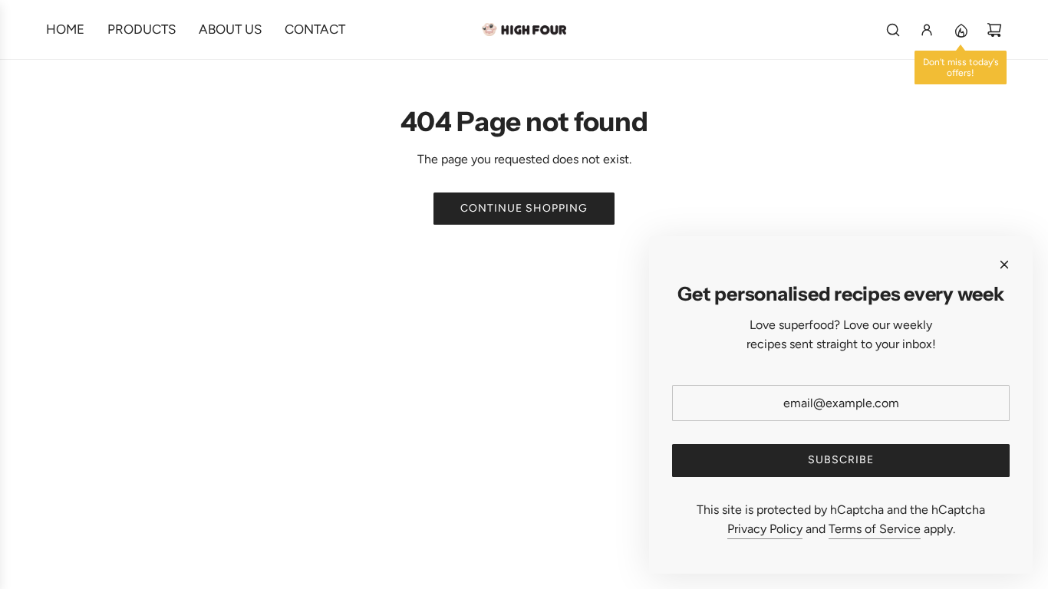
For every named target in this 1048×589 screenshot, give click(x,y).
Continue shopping (524, 208)
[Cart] (994, 30)
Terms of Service (875, 529)
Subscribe (841, 459)
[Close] (1004, 264)
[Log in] (927, 30)
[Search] (893, 30)
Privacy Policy (764, 529)
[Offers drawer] (960, 30)
